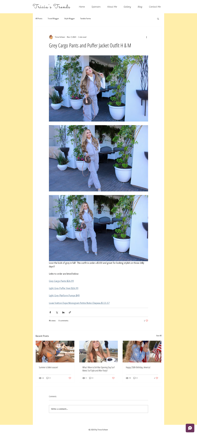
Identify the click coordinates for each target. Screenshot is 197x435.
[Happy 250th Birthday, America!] (142, 351)
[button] (158, 19)
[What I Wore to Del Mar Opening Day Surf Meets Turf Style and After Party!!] (98, 351)
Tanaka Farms (85, 18)
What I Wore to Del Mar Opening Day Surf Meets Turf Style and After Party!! (98, 369)
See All (158, 335)
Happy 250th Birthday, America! (138, 367)
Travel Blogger (53, 18)
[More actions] (146, 37)
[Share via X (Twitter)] (56, 312)
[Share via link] (70, 312)
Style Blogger (69, 18)
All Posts (39, 18)
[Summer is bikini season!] (55, 351)
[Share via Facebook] (50, 312)
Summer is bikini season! (48, 367)
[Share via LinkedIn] (63, 312)
